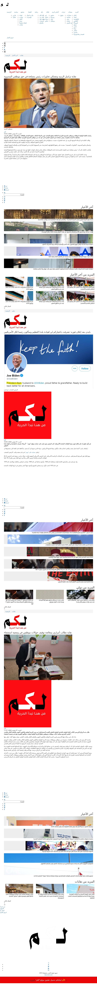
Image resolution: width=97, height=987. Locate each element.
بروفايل (53, 21)
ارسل (7, 190)
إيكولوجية (76, 19)
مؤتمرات (29, 17)
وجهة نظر (42, 19)
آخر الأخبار (15, 55)
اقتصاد (30, 12)
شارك (6, 188)
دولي (13, 311)
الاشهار (2, 908)
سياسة (16, 12)
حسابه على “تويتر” (30, 452)
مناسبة (68, 17)
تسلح (75, 25)
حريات (63, 12)
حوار (52, 19)
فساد (75, 17)
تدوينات (42, 21)
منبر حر (42, 17)
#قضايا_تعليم (23, 23)
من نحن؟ (2, 907)
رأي (42, 12)
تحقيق (52, 15)
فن (46, 15)
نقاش (46, 17)
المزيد (76, 12)
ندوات (46, 19)
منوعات (70, 12)
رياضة (36, 12)
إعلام (75, 15)
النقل (20, 19)
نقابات (21, 25)
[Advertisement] (48, 172)
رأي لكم (42, 15)
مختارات (69, 15)
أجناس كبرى (55, 12)
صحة (20, 21)
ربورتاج (53, 17)
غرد (6, 186)
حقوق (61, 15)
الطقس (76, 21)
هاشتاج (41, 23)
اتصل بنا (2, 910)
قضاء (20, 15)
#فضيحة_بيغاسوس (79, 34)
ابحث (22, 195)
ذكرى (75, 27)
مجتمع (22, 12)
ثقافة (47, 12)
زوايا (75, 28)
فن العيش (69, 23)
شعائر (68, 21)
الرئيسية (9, 12)
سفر (68, 19)
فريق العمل (10, 37)
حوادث (21, 17)
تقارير (14, 15)
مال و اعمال (30, 15)
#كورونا (76, 23)
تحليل (14, 17)
